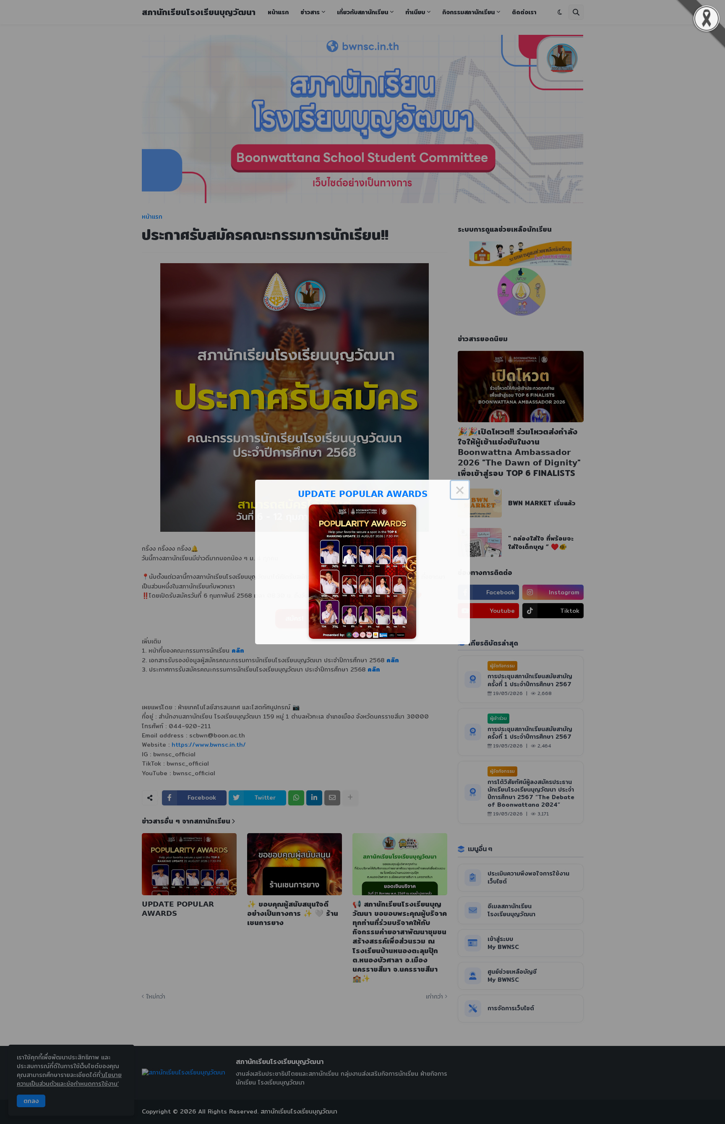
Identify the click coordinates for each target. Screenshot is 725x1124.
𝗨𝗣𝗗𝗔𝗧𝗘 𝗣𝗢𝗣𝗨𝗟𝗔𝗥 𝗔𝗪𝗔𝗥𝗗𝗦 (363, 493)
